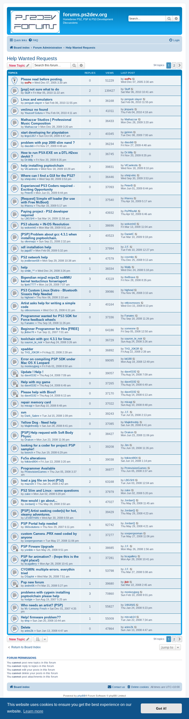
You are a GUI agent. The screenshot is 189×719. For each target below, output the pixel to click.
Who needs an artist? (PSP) (42, 605)
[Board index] (35, 21)
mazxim (29, 483)
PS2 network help (34, 257)
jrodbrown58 (32, 260)
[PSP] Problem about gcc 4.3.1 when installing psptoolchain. (49, 236)
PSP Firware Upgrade (37, 546)
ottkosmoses (32, 310)
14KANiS (130, 604)
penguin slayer (33, 102)
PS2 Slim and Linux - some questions (50, 490)
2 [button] (174, 65)
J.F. (127, 246)
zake (28, 493)
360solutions (32, 526)
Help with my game (35, 382)
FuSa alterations (33, 458)
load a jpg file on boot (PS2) (42, 480)
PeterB (29, 192)
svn (23, 412)
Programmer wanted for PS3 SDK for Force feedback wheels (49, 318)
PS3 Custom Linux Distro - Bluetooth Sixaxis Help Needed (49, 292)
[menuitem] (33, 40)
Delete (25, 627)
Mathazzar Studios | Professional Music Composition (46, 121)
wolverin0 (30, 227)
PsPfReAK (131, 211)
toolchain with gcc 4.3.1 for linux (46, 339)
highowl (29, 297)
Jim (127, 445)
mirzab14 (130, 616)
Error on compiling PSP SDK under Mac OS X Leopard (48, 361)
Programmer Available (38, 468)
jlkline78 (29, 332)
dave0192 (30, 375)
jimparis (129, 109)
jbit (127, 581)
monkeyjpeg (32, 366)
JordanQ (30, 504)
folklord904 (31, 461)
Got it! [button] (161, 708)
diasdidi (29, 145)
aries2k (29, 630)
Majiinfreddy (32, 425)
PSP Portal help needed (39, 523)
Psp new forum (32, 582)
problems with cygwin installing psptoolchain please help (45, 594)
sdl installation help (36, 247)
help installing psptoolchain (42, 165)
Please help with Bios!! (38, 392)
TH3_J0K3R (32, 352)
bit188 (128, 358)
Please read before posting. (42, 79)
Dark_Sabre (32, 415)
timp (27, 620)
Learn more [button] (33, 711)
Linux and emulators (36, 99)
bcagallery (31, 563)
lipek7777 (30, 284)
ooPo (28, 82)
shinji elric (30, 179)
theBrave (130, 277)
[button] (179, 65)
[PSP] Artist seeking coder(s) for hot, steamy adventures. (49, 512)
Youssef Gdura (34, 112)
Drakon (29, 439)
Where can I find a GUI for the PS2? (48, 176)
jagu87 (28, 250)
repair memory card (36, 402)
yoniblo (29, 549)
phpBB (81, 695)
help (24, 267)
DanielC (129, 234)
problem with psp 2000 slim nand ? (48, 142)
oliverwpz (30, 241)
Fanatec (29, 323)
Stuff (27, 92)
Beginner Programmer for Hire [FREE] (50, 329)
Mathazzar (31, 126)
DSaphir (29, 576)
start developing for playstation (44, 132)
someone (130, 328)
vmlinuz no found (34, 109)
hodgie (28, 599)
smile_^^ (30, 270)
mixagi (28, 405)
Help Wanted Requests (32, 58)
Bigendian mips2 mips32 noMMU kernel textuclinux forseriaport (46, 279)
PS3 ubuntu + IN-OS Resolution (45, 224)
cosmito (129, 256)
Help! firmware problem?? (41, 617)
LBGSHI (29, 218)
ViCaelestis (31, 168)
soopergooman (34, 540)
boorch (29, 452)
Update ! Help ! (32, 372)
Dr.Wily (29, 159)
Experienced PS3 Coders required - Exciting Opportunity (48, 187)
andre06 (29, 585)
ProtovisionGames (36, 471)
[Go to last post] (133, 78)
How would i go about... (39, 501)
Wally (128, 267)
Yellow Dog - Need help (38, 422)
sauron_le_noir (33, 342)
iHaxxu (29, 205)
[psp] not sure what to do (40, 89)
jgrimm (128, 132)
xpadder (27, 349)
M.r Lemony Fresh (36, 608)
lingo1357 (30, 135)
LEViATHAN (32, 517)
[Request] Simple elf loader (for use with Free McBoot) (48, 200)
